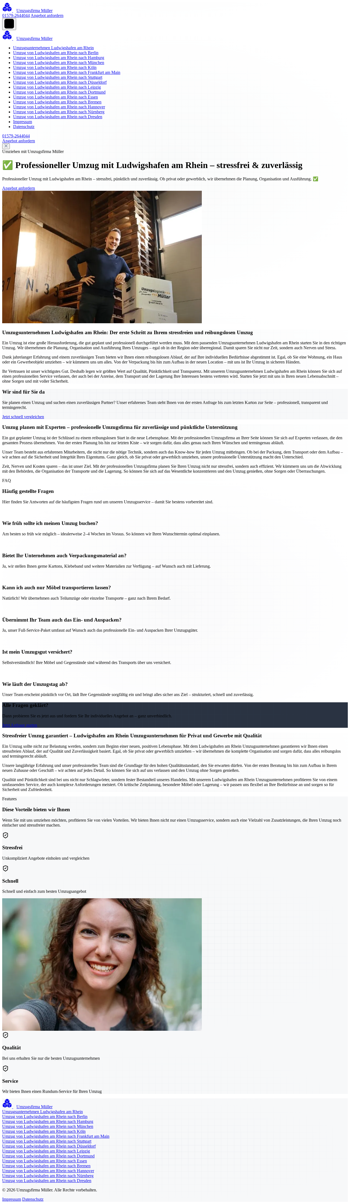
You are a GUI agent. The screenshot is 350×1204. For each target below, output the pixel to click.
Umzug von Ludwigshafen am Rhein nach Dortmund (59, 92)
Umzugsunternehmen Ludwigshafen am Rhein (53, 47)
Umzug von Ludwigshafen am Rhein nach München (58, 62)
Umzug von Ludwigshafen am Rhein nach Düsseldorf (60, 82)
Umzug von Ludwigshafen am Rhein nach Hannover (59, 107)
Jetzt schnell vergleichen (23, 416)
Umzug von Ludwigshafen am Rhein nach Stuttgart (57, 77)
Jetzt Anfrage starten (19, 725)
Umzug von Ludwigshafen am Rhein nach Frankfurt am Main (66, 72)
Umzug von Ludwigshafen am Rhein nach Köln (55, 67)
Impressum (22, 121)
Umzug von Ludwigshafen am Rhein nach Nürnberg (58, 111)
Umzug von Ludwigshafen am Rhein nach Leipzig (57, 87)
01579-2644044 (16, 15)
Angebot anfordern (47, 15)
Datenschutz (23, 126)
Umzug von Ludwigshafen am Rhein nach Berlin (55, 52)
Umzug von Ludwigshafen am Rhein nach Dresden (57, 116)
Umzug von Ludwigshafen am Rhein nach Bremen (57, 102)
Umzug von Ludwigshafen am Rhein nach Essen (55, 97)
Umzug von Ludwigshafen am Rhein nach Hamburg (58, 57)
